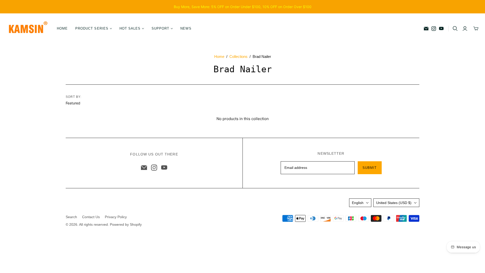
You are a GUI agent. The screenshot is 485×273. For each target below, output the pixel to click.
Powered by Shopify (126, 224)
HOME (62, 28)
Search (71, 217)
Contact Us (91, 217)
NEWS (185, 28)
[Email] (426, 28)
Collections (238, 56)
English (357, 203)
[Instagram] (433, 28)
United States (393, 203)
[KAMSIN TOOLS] (28, 28)
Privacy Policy (116, 217)
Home (219, 56)
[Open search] (455, 28)
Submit (369, 168)
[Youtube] (441, 28)
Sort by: (73, 97)
